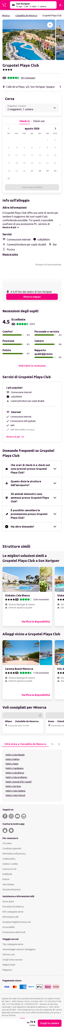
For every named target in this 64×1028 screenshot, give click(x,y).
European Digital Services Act (16, 922)
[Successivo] (55, 128)
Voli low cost (8, 954)
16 (55, 155)
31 (9, 178)
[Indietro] (8, 128)
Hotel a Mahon (13, 759)
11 (16, 155)
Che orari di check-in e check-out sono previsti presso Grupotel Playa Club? (30, 469)
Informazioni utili (10, 917)
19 (24, 163)
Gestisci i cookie (10, 864)
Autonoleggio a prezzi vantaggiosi (18, 949)
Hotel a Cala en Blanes (16, 777)
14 (40, 155)
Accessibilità (8, 927)
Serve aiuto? (8, 901)
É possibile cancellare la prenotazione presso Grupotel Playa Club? (29, 514)
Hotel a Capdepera (14, 768)
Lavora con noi (9, 869)
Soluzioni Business (11, 889)
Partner (6, 879)
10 (9, 155)
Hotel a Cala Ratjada (15, 755)
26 (24, 171)
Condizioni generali (11, 848)
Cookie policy (8, 858)
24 (9, 171)
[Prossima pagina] (59, 744)
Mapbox (41, 265)
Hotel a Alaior (12, 764)
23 (55, 163)
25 (16, 171)
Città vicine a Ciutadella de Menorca (25, 744)
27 (32, 171)
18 (16, 163)
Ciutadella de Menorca (26, 15)
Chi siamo (7, 843)
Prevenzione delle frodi (13, 932)
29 (47, 171)
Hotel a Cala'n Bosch (15, 795)
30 (55, 171)
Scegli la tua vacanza (12, 959)
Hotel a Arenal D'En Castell (19, 782)
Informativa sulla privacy (14, 853)
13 (32, 155)
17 (9, 163)
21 (40, 163)
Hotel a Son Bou (13, 786)
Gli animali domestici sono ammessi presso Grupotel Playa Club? (30, 498)
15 (47, 155)
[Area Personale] (60, 5)
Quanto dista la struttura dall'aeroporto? (26, 483)
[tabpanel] (32, 775)
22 (47, 163)
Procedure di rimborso (13, 906)
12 (24, 155)
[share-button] (50, 24)
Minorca (6, 15)
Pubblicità (7, 874)
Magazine (7, 970)
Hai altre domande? (22, 526)
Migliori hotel (8, 964)
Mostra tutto (10, 254)
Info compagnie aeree (12, 911)
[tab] (25, 744)
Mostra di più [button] (13, 437)
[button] (28, 40)
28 (40, 171)
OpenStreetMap (54, 265)
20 (32, 163)
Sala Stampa (8, 884)
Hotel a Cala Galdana (15, 791)
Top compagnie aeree (12, 944)
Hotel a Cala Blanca (15, 773)
